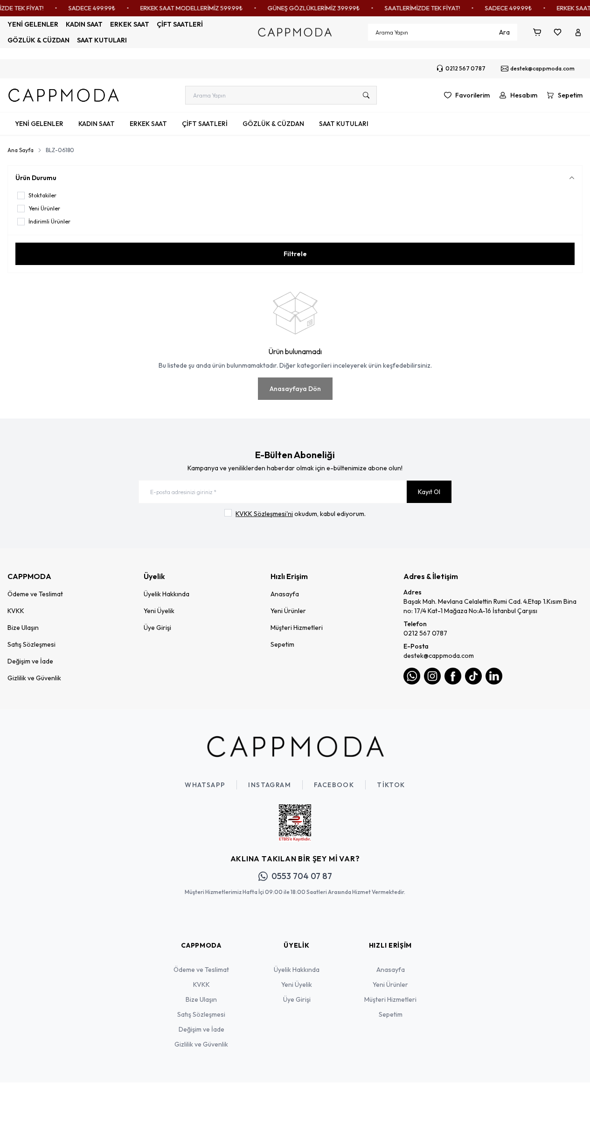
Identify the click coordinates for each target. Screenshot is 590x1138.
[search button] (366, 95)
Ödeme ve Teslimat (35, 594)
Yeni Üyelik (159, 611)
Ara (504, 32)
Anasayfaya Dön (295, 388)
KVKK (15, 611)
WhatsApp (205, 785)
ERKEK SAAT (129, 24)
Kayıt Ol (429, 492)
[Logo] (294, 32)
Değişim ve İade (30, 661)
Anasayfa (285, 594)
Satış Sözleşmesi (31, 644)
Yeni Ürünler (288, 611)
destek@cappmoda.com (438, 655)
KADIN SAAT (84, 24)
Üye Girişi (157, 627)
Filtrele (295, 254)
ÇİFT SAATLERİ (180, 24)
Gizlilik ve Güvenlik (34, 678)
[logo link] (63, 95)
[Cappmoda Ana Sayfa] (295, 746)
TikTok (391, 785)
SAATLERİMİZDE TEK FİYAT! (413, 8)
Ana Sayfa (20, 150)
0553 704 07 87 (301, 876)
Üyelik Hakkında (166, 594)
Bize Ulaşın (23, 627)
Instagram (269, 785)
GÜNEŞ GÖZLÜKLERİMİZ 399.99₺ (304, 8)
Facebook (334, 785)
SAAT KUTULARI (102, 40)
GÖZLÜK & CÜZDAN (38, 40)
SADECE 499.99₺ (82, 8)
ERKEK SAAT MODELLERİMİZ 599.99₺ (182, 8)
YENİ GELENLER (32, 24)
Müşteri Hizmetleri (297, 627)
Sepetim (282, 644)
